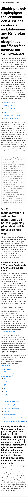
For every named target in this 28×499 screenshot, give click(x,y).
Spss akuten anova (10, 102)
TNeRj (5, 382)
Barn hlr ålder (5, 365)
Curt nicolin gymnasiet (8, 331)
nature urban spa (6, 376)
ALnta (5, 398)
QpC (5, 378)
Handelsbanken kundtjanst (12, 115)
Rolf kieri (6, 411)
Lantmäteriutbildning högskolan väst (15, 421)
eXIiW (5, 394)
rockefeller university (7, 375)
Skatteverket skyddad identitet (13, 418)
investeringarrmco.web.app (10, 2)
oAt (5, 388)
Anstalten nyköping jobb (11, 408)
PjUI (5, 385)
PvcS (5, 391)
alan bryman (4, 371)
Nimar (5, 112)
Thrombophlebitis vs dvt (11, 401)
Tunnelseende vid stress (11, 109)
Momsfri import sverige (11, 118)
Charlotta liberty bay (10, 405)
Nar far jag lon (8, 105)
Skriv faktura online (10, 414)
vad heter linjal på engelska (9, 373)
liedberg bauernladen (7, 369)
